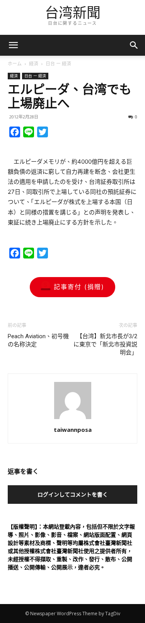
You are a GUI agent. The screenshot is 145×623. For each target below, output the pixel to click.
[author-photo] (72, 419)
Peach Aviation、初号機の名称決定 (38, 340)
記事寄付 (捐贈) (79, 287)
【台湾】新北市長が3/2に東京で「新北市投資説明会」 (105, 344)
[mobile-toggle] (13, 45)
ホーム (15, 63)
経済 (33, 63)
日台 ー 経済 (58, 63)
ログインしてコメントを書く (73, 494)
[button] (134, 45)
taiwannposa (73, 429)
